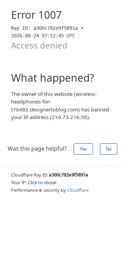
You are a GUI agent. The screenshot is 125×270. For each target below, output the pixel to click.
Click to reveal (42, 182)
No (108, 149)
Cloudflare (78, 190)
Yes (83, 149)
